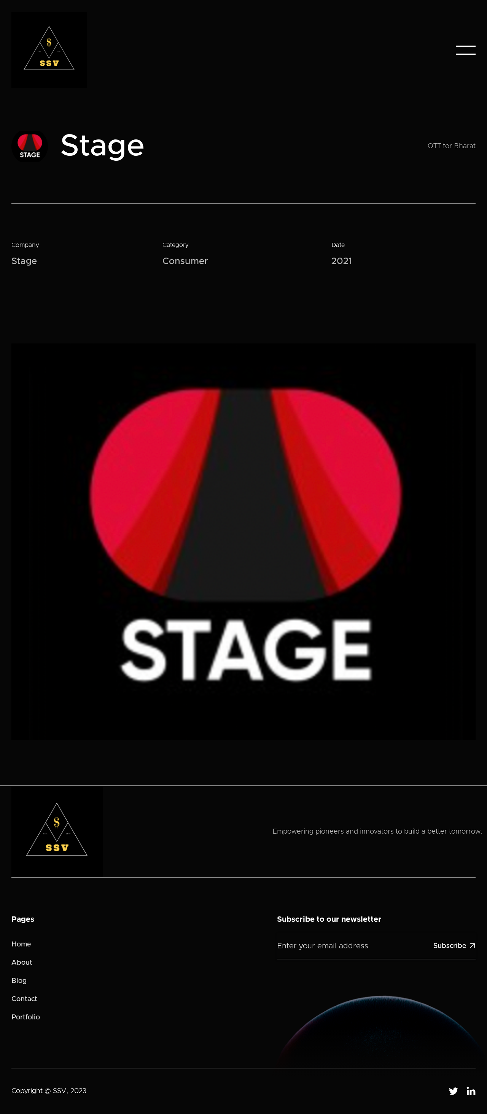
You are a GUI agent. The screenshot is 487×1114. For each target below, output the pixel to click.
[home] (49, 50)
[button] (466, 50)
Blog (19, 981)
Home (21, 944)
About (21, 962)
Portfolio (25, 1017)
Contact (24, 999)
